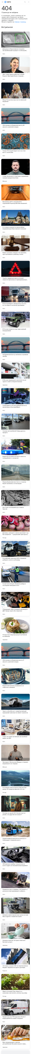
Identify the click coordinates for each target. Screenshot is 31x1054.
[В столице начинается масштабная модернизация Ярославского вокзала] (15, 222)
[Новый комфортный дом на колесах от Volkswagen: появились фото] (15, 833)
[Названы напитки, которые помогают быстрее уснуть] (15, 935)
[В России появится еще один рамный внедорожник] (15, 324)
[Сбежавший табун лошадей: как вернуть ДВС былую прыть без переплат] (15, 604)
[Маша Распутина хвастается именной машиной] (15, 94)
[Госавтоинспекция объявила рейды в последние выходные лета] (15, 578)
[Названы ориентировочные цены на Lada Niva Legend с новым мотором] (15, 909)
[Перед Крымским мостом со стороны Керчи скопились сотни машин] (15, 476)
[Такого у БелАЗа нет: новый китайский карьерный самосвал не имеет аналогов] (15, 706)
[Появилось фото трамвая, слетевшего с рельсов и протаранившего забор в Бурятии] (15, 884)
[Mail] (5, 2)
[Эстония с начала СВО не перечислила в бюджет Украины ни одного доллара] (15, 960)
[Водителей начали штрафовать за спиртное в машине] (15, 680)
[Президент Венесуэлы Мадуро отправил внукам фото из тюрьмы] (15, 757)
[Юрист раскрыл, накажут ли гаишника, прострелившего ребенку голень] (15, 247)
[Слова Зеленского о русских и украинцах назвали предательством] (15, 171)
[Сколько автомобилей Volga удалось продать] (15, 426)
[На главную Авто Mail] (8, 2)
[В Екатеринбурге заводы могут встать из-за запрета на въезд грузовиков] (15, 298)
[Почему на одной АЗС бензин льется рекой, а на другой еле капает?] (15, 808)
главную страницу (20, 22)
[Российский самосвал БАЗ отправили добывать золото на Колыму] (15, 553)
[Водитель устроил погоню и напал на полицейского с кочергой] (15, 451)
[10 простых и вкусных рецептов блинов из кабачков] (15, 629)
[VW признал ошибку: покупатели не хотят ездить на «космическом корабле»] (15, 859)
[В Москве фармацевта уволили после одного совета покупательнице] (15, 375)
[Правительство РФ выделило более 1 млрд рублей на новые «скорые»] (15, 1011)
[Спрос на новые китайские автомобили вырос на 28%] (15, 731)
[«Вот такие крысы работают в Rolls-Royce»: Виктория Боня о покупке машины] (15, 69)
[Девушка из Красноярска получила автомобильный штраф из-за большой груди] (15, 43)
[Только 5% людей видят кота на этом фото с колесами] (15, 145)
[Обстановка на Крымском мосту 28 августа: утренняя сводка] (15, 120)
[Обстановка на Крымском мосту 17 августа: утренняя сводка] (15, 655)
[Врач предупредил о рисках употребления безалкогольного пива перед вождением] (15, 1037)
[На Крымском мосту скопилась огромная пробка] (15, 349)
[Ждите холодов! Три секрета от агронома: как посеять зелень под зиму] (15, 986)
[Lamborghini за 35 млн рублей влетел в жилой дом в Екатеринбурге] (15, 400)
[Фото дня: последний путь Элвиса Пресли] (15, 502)
